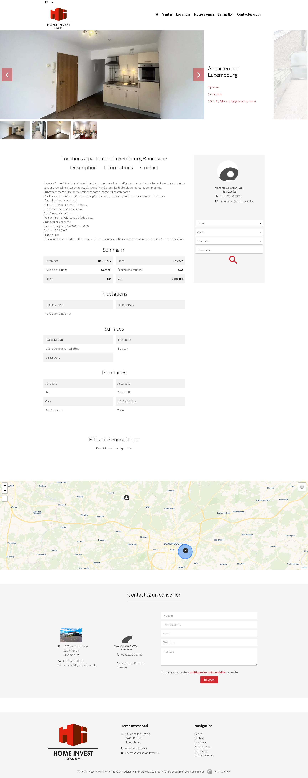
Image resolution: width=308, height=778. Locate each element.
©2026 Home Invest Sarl (92, 771)
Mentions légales (121, 771)
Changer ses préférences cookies (184, 771)
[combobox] (229, 223)
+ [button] (5, 485)
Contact (149, 167)
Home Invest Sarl (134, 726)
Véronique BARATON (229, 187)
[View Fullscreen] (4, 498)
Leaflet (304, 567)
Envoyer (209, 679)
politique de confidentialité (207, 672)
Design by (222, 771)
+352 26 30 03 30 (231, 196)
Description (83, 167)
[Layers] (302, 487)
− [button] (5, 490)
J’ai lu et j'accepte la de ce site (201, 672)
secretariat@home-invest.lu (237, 201)
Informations (118, 167)
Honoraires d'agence (147, 771)
